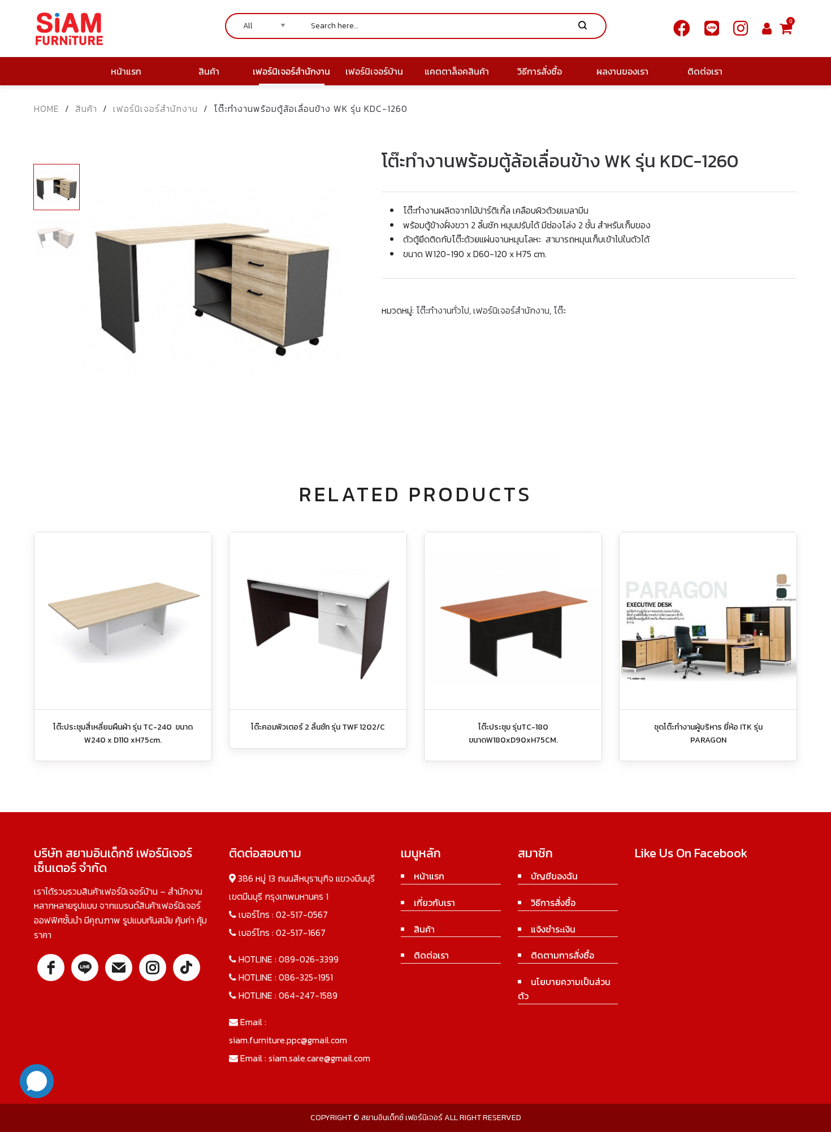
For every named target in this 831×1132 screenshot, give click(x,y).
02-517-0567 (302, 914)
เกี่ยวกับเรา (434, 902)
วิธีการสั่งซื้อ (553, 902)
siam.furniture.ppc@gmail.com (288, 1040)
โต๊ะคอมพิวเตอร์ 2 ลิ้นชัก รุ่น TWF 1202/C (318, 727)
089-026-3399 (309, 959)
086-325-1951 (306, 977)
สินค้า (86, 108)
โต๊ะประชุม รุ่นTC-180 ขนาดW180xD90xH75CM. (513, 733)
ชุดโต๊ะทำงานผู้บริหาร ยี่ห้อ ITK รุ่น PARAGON (708, 733)
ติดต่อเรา (431, 955)
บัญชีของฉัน (554, 876)
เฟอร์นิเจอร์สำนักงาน (155, 108)
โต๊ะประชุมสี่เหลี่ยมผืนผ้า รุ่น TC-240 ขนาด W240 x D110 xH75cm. (123, 733)
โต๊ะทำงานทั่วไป (442, 310)
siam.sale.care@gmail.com (319, 1058)
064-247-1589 (308, 995)
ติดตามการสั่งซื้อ (562, 955)
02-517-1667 (301, 932)
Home (46, 108)
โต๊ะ (559, 310)
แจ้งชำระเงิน (553, 929)
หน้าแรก (429, 876)
